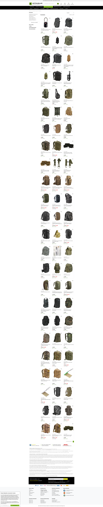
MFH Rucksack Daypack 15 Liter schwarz (56, 399)
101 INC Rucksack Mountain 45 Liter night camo (57, 417)
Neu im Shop (31, 24)
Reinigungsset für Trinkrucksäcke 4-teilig (56, 258)
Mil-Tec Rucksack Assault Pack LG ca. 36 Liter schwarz (45, 223)
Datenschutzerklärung (3, 503)
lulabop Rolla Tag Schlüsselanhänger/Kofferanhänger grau (45, 399)
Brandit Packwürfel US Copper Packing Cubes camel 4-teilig (45, 170)
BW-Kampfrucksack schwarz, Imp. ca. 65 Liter (57, 30)
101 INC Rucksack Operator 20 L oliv (57, 344)
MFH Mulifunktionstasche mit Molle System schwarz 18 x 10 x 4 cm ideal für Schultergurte (57, 48)
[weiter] (73, 441)
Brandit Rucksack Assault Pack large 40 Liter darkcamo (45, 65)
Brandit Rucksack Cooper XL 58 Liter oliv (57, 153)
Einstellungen (5, 505)
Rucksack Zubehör (32, 17)
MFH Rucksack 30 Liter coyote (56, 135)
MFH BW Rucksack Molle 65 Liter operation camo (68, 399)
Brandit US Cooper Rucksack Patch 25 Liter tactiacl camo (57, 435)
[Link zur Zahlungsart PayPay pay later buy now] (41, 485)
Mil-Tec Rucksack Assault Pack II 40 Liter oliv (68, 47)
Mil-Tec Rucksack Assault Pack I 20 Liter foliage (45, 258)
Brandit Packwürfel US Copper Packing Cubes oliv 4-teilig (68, 435)
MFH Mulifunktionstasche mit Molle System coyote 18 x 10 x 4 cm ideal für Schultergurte (68, 66)
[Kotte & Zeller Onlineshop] (36, 3)
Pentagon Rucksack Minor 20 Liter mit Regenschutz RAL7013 (45, 345)
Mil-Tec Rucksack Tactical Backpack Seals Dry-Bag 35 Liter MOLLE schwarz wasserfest (45, 310)
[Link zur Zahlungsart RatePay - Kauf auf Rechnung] (45, 485)
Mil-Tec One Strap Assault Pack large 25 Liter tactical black (68, 205)
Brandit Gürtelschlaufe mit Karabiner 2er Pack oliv (67, 170)
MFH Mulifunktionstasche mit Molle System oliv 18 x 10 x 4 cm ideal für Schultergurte (46, 84)
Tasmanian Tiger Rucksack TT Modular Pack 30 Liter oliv (45, 205)
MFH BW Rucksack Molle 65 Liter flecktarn (68, 136)
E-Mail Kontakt (42, 493)
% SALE (30, 26)
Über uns (30, 489)
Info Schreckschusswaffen (55, 490)
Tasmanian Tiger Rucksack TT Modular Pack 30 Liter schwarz (56, 205)
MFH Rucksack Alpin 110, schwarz (68, 240)
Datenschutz (30, 493)
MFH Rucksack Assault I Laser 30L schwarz (45, 241)
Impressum (30, 495)
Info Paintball (54, 493)
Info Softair (53, 492)
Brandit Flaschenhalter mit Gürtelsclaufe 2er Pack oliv (56, 170)
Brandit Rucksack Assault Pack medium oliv (45, 119)
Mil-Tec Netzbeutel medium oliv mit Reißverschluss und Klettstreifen (57, 119)
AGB (29, 494)
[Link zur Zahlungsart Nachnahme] (67, 485)
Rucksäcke (31, 12)
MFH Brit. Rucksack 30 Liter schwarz (46, 135)
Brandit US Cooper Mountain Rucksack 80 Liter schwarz (45, 328)
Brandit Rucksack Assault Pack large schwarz (56, 65)
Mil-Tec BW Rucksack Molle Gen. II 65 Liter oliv (68, 101)
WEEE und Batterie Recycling (56, 495)
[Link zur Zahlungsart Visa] (57, 485)
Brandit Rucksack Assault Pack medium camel (56, 380)
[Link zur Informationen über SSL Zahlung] (64, 495)
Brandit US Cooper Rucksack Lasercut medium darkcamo (67, 223)
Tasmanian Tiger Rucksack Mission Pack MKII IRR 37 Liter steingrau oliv (57, 292)
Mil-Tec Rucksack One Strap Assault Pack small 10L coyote (57, 241)
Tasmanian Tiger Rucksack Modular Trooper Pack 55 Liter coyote (46, 187)
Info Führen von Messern (55, 494)
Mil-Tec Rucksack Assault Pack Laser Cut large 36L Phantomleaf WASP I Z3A (45, 363)
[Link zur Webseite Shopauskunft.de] (64, 490)
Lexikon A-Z (42, 495)
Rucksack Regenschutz (32, 18)
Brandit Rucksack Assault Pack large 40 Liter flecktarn (68, 328)
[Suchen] (58, 3)
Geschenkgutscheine (32, 27)
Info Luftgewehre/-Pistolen (55, 491)
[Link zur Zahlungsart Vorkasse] (64, 485)
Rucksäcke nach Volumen (33, 14)
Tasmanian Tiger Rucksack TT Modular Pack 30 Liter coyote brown (57, 223)
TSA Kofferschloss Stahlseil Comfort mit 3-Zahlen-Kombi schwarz (45, 30)
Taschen (48, 473)
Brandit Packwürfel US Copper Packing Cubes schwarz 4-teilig (68, 153)
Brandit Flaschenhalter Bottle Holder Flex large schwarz (68, 83)
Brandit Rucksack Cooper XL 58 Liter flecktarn (46, 153)
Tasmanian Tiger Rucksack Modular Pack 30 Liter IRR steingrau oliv (68, 292)
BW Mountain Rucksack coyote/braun (67, 119)
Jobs (29, 491)
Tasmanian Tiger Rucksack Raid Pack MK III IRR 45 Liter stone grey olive (45, 101)
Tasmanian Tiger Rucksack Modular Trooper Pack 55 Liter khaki (57, 187)
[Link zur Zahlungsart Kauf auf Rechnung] (51, 485)
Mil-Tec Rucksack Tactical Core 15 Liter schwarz (56, 310)
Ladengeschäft (31, 490)
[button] (32, 7)
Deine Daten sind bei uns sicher (70, 495)
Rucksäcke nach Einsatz (32, 15)
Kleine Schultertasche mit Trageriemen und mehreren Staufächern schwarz (56, 101)
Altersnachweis (54, 489)
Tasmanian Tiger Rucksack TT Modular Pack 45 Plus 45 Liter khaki (68, 187)
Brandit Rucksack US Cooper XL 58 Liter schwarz (57, 83)
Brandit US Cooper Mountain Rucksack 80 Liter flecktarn (67, 310)
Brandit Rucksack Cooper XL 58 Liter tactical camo (46, 435)
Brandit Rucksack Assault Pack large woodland (56, 362)
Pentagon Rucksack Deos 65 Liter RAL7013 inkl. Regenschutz (68, 417)
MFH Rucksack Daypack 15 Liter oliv (45, 47)
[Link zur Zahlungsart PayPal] (37, 485)
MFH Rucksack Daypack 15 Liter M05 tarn (69, 345)
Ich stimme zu (15, 505)
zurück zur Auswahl (35, 22)
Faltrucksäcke (31, 16)
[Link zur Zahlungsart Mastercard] (61, 485)
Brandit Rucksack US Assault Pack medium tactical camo (45, 380)
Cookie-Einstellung (31, 492)
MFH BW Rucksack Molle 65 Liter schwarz (45, 417)
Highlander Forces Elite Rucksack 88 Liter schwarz (56, 328)
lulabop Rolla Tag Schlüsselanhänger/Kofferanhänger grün (68, 381)
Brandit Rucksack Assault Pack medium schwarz (68, 30)
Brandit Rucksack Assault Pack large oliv (68, 362)
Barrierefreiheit (42, 494)
